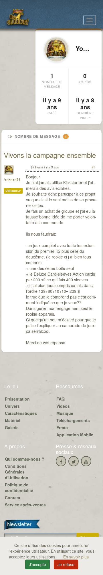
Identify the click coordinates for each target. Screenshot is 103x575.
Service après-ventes (25, 505)
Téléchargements (73, 420)
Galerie (12, 427)
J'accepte (37, 564)
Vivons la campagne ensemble (50, 155)
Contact (12, 497)
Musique (64, 413)
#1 (93, 167)
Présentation (17, 399)
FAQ (60, 399)
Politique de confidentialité (19, 487)
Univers (12, 406)
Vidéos (63, 406)
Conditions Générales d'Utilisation (16, 471)
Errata (62, 427)
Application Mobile (74, 434)
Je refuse (66, 564)
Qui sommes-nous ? (24, 459)
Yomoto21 (12, 180)
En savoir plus (76, 557)
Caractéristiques (21, 413)
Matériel (12, 420)
